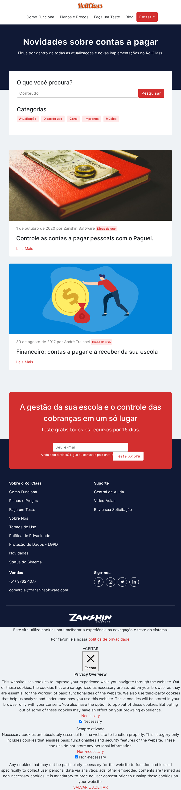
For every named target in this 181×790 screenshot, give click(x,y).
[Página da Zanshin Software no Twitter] (122, 582)
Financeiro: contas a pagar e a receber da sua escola (87, 351)
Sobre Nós (18, 518)
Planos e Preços (74, 17)
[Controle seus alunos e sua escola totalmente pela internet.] (90, 7)
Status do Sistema (25, 562)
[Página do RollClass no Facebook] (98, 582)
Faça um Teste (107, 17)
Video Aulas (104, 500)
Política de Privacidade (29, 535)
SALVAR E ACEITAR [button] (90, 787)
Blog (130, 17)
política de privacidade (108, 639)
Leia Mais (24, 248)
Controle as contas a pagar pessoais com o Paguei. (84, 238)
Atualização (27, 118)
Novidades (18, 553)
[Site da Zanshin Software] (90, 618)
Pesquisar (151, 93)
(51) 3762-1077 (22, 581)
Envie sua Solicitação (113, 509)
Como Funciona (40, 17)
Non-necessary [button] (90, 751)
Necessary (92, 721)
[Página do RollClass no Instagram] (110, 582)
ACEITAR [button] (90, 648)
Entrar (145, 17)
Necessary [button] (90, 715)
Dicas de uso (53, 118)
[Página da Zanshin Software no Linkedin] (134, 582)
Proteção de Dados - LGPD (33, 544)
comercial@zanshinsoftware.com (38, 590)
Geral (73, 118)
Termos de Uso (22, 527)
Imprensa (92, 118)
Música (111, 118)
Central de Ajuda (109, 491)
